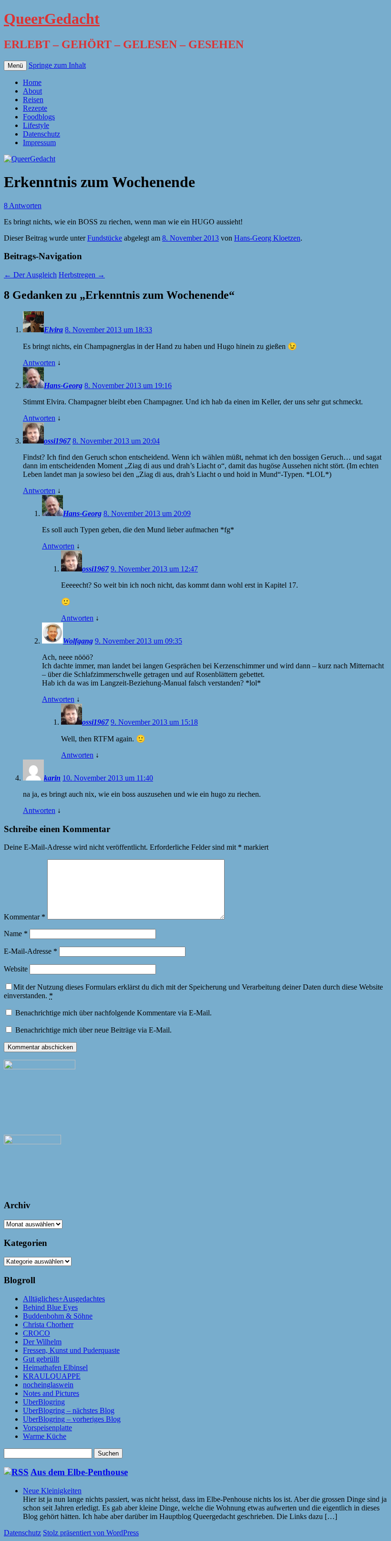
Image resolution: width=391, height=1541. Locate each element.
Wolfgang (78, 641)
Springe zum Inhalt (57, 65)
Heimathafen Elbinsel (55, 1367)
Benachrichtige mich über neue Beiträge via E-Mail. (93, 1030)
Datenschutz (41, 134)
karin (52, 778)
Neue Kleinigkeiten (52, 1491)
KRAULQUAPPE (52, 1376)
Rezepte (35, 108)
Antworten (39, 363)
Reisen (33, 99)
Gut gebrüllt (41, 1359)
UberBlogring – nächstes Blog (68, 1410)
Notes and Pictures (51, 1393)
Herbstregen (82, 275)
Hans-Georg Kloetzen (267, 238)
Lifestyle (36, 125)
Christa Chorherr (48, 1324)
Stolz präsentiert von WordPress (91, 1533)
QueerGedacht (52, 18)
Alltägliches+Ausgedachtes (64, 1299)
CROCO (36, 1333)
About (32, 91)
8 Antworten (22, 205)
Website (16, 969)
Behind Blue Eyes (50, 1307)
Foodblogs (39, 117)
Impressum (39, 142)
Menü (15, 65)
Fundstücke (104, 238)
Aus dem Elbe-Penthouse (79, 1472)
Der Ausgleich (30, 275)
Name (16, 933)
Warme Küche (44, 1436)
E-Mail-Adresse (30, 951)
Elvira (53, 330)
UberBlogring (44, 1402)
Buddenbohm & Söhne (58, 1316)
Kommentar (24, 917)
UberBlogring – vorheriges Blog (72, 1419)
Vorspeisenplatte (47, 1428)
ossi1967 (57, 441)
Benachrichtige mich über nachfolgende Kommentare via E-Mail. (113, 1013)
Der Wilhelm (42, 1342)
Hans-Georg (63, 385)
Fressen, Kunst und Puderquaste (71, 1350)
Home (32, 82)
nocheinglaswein (48, 1385)
